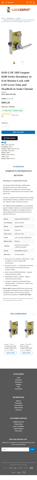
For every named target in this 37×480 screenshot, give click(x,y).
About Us (18, 401)
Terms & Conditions (18, 426)
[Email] (2, 142)
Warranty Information (18, 171)
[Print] (5, 142)
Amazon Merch (18, 405)
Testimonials (18, 403)
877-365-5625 (9, 2)
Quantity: (4, 123)
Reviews (18, 175)
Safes (18, 386)
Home (3, 18)
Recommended (18, 314)
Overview (18, 167)
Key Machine (18, 389)
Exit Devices (18, 382)
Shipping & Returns (18, 422)
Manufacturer (10, 18)
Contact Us (18, 410)
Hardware (18, 384)
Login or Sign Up (18, 428)
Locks (18, 377)
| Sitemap (24, 464)
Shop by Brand (18, 407)
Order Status (18, 431)
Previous (3, 42)
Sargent (18, 18)
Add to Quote (10, 138)
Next (33, 42)
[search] (27, 2)
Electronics (18, 380)
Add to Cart (11, 353)
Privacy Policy (19, 424)
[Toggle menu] (2, 3)
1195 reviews (15, 115)
